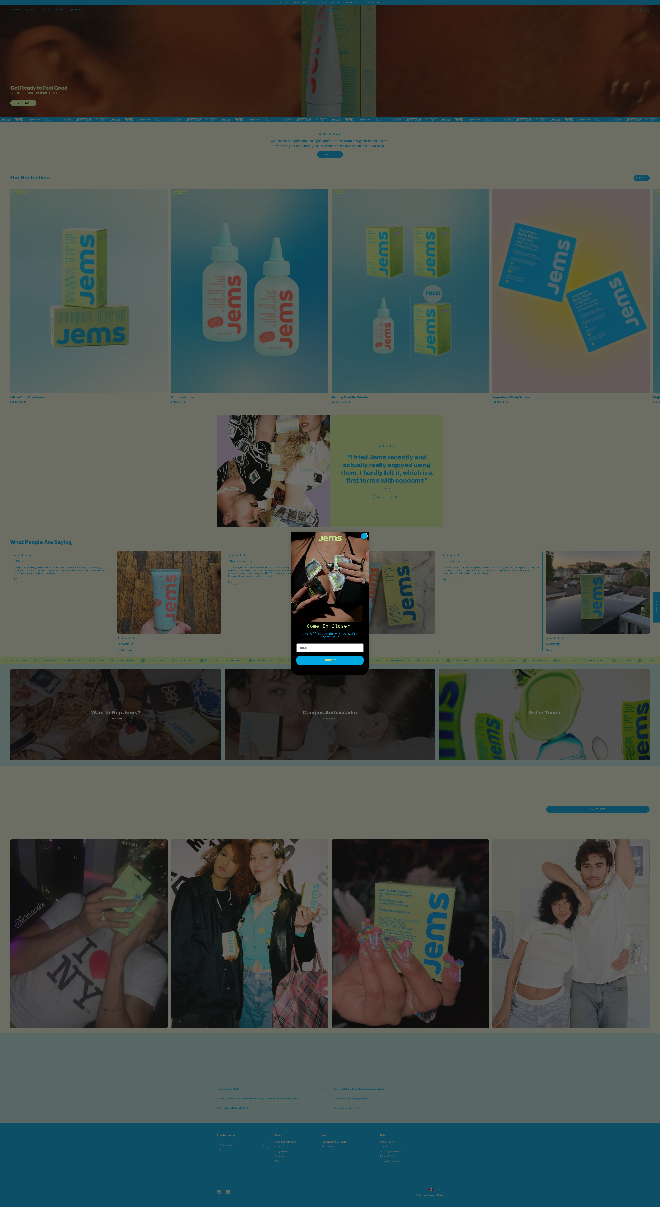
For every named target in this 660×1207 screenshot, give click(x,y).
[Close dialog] (364, 536)
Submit (330, 660)
